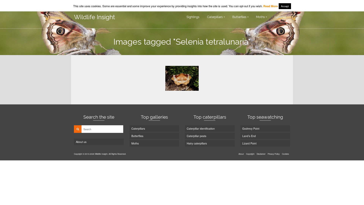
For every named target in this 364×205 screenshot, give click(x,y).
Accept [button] (285, 6)
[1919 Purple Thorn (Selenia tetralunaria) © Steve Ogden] (182, 78)
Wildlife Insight (94, 16)
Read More (270, 6)
